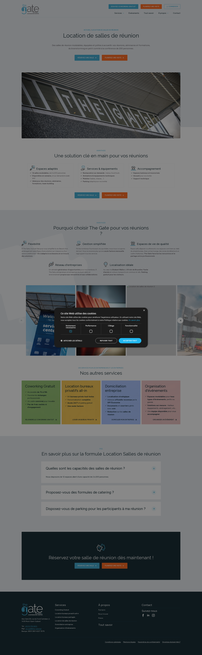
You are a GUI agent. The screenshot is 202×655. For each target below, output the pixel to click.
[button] (71, 340)
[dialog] (101, 327)
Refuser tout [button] (106, 340)
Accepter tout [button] (130, 340)
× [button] (144, 310)
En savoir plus (134, 320)
